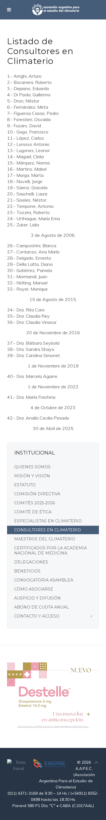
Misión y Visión (32, 475)
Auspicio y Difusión (37, 598)
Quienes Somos (32, 466)
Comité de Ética (32, 511)
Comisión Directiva (37, 493)
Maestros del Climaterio (44, 539)
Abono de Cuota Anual (41, 607)
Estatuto (25, 484)
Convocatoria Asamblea (43, 580)
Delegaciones (31, 562)
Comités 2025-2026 (34, 502)
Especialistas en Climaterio (48, 520)
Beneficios (27, 571)
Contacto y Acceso (36, 616)
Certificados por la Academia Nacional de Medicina (50, 550)
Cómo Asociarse (33, 589)
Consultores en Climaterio (47, 529)
